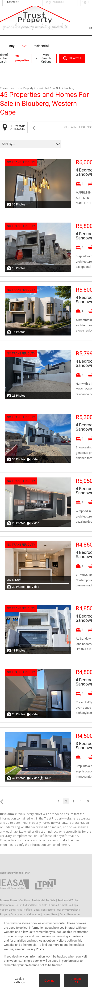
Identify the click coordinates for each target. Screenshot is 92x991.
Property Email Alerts (12, 914)
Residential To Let (68, 900)
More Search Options (46, 58)
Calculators (34, 914)
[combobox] (23, 2)
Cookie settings (19, 980)
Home (13, 900)
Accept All (76, 980)
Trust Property (24, 88)
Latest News (50, 914)
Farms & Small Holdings (63, 905)
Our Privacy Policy (67, 909)
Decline (49, 980)
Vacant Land (7, 909)
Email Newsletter (70, 914)
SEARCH (75, 58)
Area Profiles (24, 909)
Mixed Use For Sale (36, 905)
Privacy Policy (34, 949)
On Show (24, 900)
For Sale (56, 88)
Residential (42, 88)
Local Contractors (44, 909)
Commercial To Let (11, 905)
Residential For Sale (43, 900)
